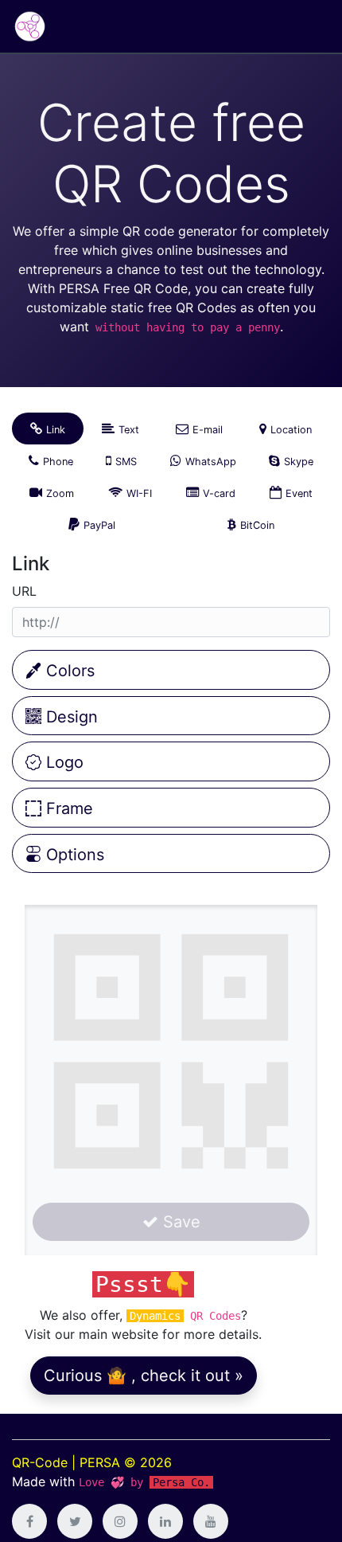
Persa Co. (181, 1482)
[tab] (48, 428)
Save (179, 1221)
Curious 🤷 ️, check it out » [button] (143, 1375)
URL (24, 591)
